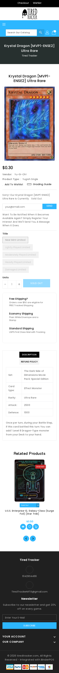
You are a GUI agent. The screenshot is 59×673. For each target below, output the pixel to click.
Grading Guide (42, 184)
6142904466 (29, 576)
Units (5, 277)
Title (5, 233)
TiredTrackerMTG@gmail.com (29, 591)
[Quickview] (23, 527)
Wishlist (37, 3)
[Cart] (54, 32)
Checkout (23, 3)
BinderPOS (47, 659)
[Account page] (47, 32)
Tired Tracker (29, 55)
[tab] (29, 355)
